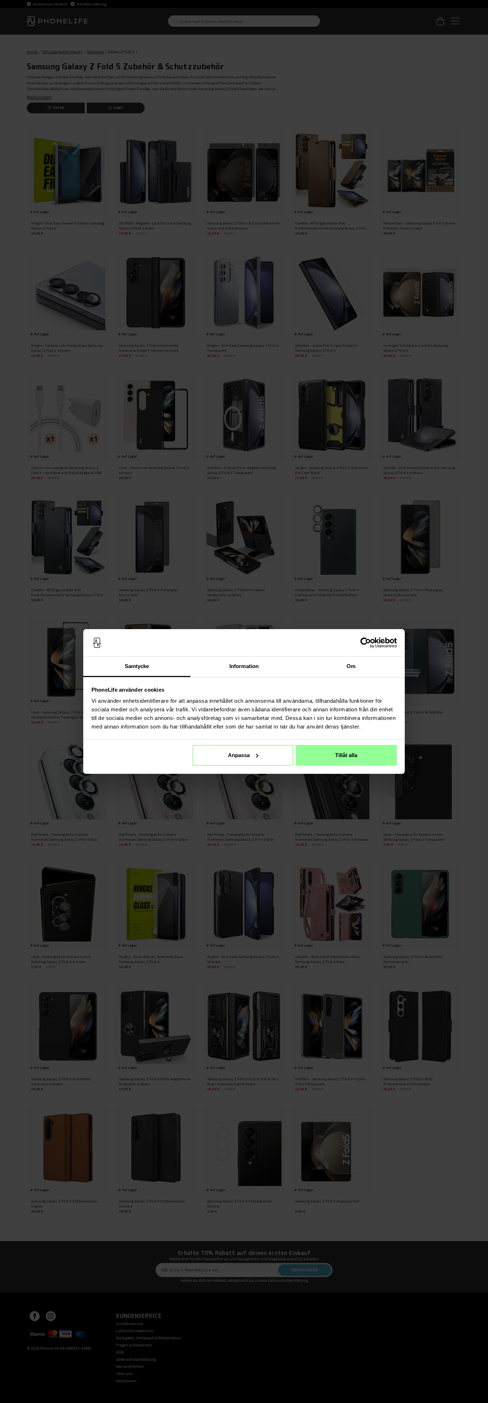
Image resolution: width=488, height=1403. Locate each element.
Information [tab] (244, 666)
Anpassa (239, 755)
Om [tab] (351, 666)
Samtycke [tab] (137, 666)
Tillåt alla (346, 755)
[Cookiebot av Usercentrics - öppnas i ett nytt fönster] (365, 642)
